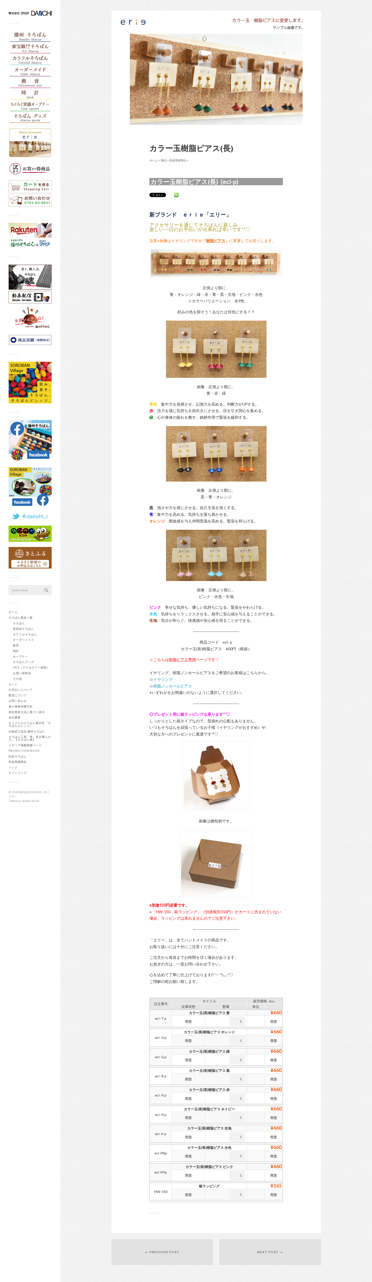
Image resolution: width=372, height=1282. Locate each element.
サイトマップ (18, 773)
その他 (17, 678)
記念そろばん (18, 756)
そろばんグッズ (23, 662)
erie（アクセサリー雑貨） (31, 667)
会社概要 (15, 717)
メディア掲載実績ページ (25, 745)
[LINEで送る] (176, 194)
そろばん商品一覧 (21, 617)
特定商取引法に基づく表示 (27, 712)
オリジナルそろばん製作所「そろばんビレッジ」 (30, 724)
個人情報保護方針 (21, 706)
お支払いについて (21, 689)
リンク (13, 767)
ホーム (13, 612)
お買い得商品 (22, 673)
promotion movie (26, 750)
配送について (18, 695)
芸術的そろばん (23, 628)
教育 (16, 645)
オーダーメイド (23, 639)
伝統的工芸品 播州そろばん (27, 731)
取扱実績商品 (18, 761)
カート (13, 684)
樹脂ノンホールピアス (172, 686)
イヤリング (163, 679)
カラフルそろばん (25, 634)
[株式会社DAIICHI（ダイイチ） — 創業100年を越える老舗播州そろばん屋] (30, 13)
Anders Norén (30, 801)
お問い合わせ (18, 701)
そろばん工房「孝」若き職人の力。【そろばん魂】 (30, 738)
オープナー (20, 656)
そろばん (19, 623)
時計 (16, 651)
